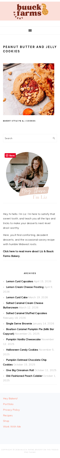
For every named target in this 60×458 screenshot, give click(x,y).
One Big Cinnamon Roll (20, 370)
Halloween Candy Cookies (22, 349)
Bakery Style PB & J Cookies (19, 121)
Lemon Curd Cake (17, 297)
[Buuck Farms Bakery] (30, 21)
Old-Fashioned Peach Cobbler (24, 375)
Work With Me (12, 426)
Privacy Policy (11, 409)
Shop (6, 420)
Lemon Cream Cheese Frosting (25, 287)
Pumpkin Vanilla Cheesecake (23, 339)
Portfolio (8, 404)
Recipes (8, 415)
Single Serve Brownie (19, 323)
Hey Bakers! (10, 398)
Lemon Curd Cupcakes (19, 281)
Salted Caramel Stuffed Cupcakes (26, 313)
